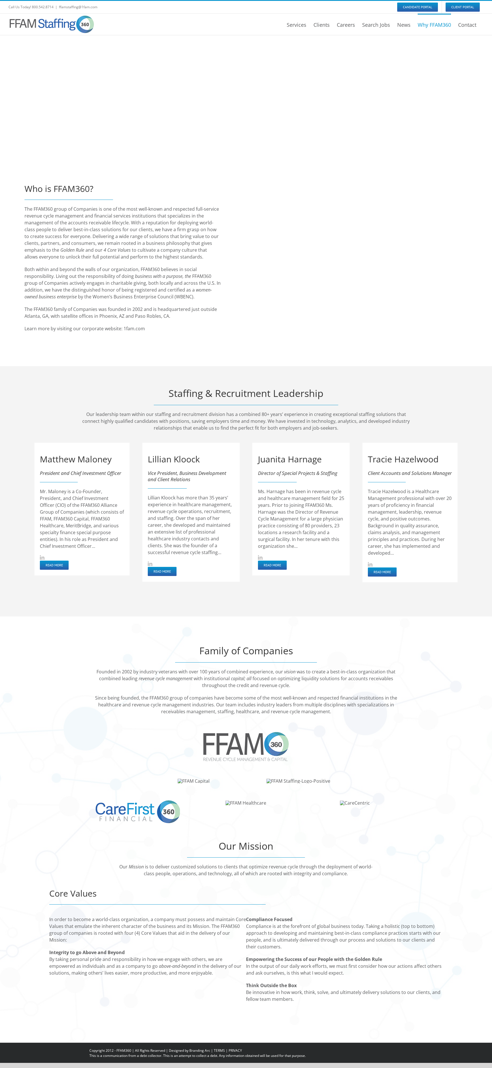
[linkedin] (42, 557)
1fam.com (134, 328)
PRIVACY (235, 1050)
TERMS (219, 1050)
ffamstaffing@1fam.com (78, 7)
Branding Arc (199, 1050)
